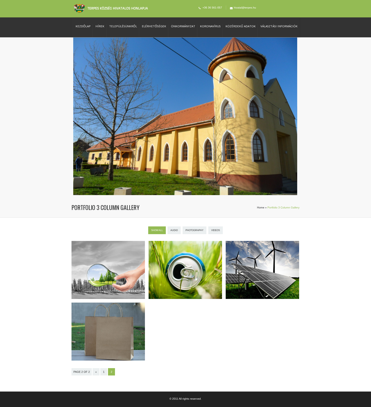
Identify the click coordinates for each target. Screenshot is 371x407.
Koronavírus (210, 26)
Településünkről (123, 26)
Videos (215, 230)
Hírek (99, 26)
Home (260, 207)
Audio (174, 230)
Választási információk (279, 26)
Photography (194, 230)
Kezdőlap (83, 26)
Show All (157, 230)
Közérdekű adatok (240, 26)
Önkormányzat (183, 26)
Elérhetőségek (154, 26)
